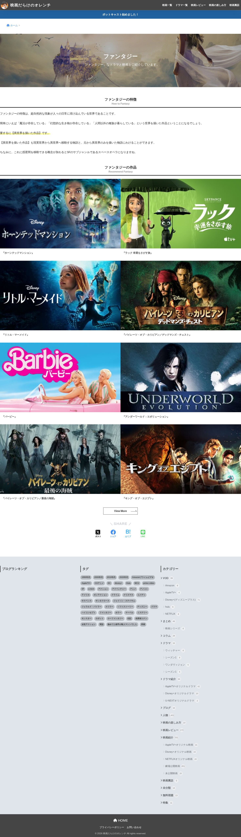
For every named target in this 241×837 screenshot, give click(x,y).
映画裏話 (234, 5)
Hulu (128, 583)
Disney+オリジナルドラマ (181, 693)
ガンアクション (100, 595)
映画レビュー (198, 5)
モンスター (86, 618)
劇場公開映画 (175, 766)
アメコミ (144, 589)
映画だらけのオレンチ (30, 5)
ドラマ (154, 606)
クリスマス (128, 595)
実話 (101, 624)
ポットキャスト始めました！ (120, 14)
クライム (115, 595)
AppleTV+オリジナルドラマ (182, 686)
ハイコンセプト (88, 612)
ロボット (99, 618)
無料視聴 (170, 795)
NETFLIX (172, 613)
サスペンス (86, 601)
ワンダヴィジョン (177, 664)
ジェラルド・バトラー (91, 606)
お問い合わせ (134, 827)
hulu (169, 606)
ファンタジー (105, 612)
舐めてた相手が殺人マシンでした (122, 624)
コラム (169, 635)
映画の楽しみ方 (217, 5)
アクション (103, 589)
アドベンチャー (119, 589)
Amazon (171, 585)
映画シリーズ (174, 628)
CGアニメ (99, 583)
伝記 (129, 618)
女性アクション (88, 624)
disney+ (118, 583)
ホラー (118, 612)
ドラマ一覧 (181, 5)
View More (120, 510)
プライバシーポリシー (112, 827)
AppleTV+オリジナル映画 (181, 744)
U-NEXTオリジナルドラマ (181, 700)
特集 (167, 802)
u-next (91, 589)
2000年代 (98, 577)
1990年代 (86, 577)
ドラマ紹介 (171, 679)
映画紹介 (170, 737)
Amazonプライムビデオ (143, 577)
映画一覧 (167, 5)
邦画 (143, 624)
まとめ (169, 621)
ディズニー (142, 606)
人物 (168, 715)
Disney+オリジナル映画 (180, 751)
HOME (122, 820)
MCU (137, 583)
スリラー (109, 606)
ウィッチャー (174, 650)
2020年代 (124, 577)
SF (83, 589)
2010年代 (111, 577)
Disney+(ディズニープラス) (182, 599)
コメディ (141, 595)
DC (109, 583)
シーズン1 (172, 657)
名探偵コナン (141, 618)
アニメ (133, 589)
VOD (168, 578)
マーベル (129, 612)
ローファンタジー (115, 618)
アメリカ (86, 595)
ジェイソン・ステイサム (124, 601)
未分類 (169, 787)
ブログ (169, 707)
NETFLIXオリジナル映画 (181, 759)
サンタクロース (102, 601)
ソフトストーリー (125, 606)
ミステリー (142, 612)
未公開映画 (173, 773)
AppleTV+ (86, 583)
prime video (148, 583)
